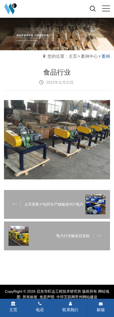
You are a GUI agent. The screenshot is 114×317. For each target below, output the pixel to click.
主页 (13, 309)
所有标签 (30, 297)
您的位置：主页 (62, 56)
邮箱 (101, 309)
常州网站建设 (86, 297)
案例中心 (89, 56)
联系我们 (70, 309)
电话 (40, 309)
